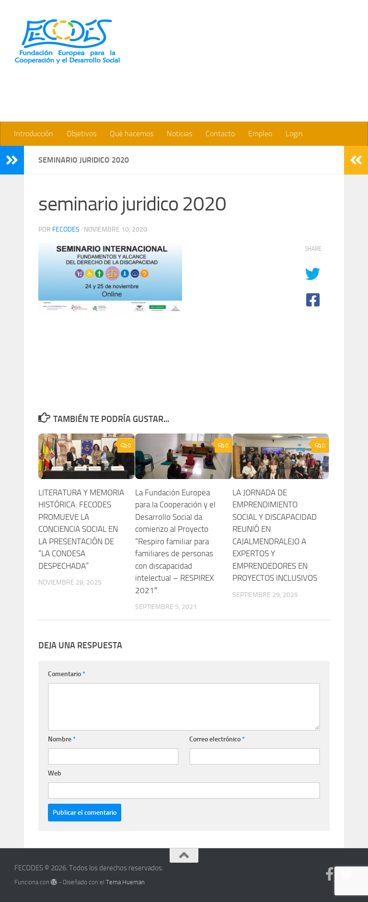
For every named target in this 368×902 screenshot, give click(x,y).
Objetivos (81, 133)
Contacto (220, 133)
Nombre (62, 739)
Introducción (33, 133)
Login (294, 133)
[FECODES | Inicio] (67, 41)
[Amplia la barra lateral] (12, 160)
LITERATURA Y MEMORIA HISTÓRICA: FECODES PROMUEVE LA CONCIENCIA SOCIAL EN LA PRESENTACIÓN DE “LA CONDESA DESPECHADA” (81, 529)
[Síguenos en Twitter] (347, 874)
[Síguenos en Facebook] (329, 874)
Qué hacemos (131, 133)
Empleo (260, 133)
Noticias (179, 133)
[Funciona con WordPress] (54, 882)
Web (54, 773)
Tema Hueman (125, 882)
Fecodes (66, 229)
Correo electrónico (217, 739)
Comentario (66, 674)
